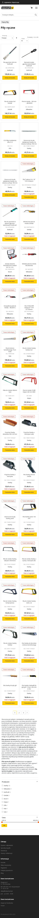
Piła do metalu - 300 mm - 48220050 (29, 102)
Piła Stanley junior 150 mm (29, 517)
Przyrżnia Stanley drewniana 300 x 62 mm (10, 433)
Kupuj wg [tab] (5, 22)
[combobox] (19, 14)
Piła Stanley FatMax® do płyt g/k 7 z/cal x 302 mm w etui (29, 687)
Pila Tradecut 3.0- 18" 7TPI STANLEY (29, 180)
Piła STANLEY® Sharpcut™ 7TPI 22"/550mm (29, 307)
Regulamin (4, 868)
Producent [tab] (5, 782)
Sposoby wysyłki (5, 848)
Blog (2, 873)
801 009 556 (4, 887)
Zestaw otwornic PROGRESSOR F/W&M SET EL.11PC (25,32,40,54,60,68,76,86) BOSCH (9, 267)
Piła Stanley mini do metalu (29, 475)
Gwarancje (4, 850)
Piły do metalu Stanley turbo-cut (29, 602)
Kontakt (3, 862)
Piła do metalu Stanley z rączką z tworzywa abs (29, 559)
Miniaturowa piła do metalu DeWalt (29, 222)
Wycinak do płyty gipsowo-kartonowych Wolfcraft (29, 64)
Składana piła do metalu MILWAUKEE (29, 264)
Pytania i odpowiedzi (7, 845)
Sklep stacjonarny (6, 865)
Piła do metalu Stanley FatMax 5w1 (29, 349)
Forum (3, 905)
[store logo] (7, 8)
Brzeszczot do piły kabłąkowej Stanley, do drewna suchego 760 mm (9, 181)
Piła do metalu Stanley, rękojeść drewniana (10, 559)
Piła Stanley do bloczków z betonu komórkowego (29, 644)
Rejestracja (15, 2)
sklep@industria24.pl (7, 891)
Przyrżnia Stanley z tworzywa (9, 475)
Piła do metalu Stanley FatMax (10, 644)
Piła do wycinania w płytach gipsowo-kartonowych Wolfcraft (10, 223)
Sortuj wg (4, 35)
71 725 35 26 (4, 888)
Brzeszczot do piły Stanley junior (10, 517)
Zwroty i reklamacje (6, 853)
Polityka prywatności (7, 870)
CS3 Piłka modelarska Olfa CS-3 (10, 141)
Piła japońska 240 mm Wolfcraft (10, 63)
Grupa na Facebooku (7, 903)
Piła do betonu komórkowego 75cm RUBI (10, 349)
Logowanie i (8, 2)
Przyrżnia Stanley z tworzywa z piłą (29, 433)
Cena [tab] (3, 818)
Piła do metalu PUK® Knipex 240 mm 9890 (29, 391)
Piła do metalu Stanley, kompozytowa (10, 602)
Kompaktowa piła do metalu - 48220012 (10, 306)
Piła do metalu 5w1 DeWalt (10, 102)
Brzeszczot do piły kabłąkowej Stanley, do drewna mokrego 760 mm (29, 142)
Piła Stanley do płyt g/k (10, 685)
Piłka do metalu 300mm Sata (10, 391)
